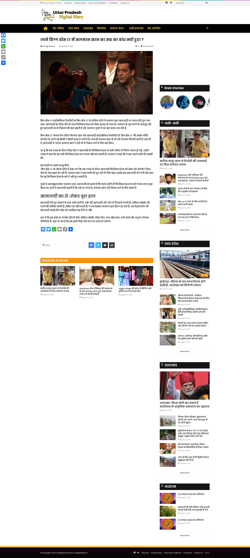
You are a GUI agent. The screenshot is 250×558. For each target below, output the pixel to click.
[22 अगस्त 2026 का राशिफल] (168, 498)
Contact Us (125, 2)
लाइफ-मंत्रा (116, 28)
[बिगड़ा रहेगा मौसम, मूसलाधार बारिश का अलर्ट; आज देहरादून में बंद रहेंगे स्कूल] (168, 420)
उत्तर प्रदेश (73, 28)
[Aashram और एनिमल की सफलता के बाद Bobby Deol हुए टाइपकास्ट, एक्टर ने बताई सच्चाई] (96, 276)
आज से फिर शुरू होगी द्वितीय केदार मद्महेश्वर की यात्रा (193, 459)
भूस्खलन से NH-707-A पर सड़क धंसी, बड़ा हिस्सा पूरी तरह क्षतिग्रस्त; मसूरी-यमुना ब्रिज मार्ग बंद (193, 433)
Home (207, 552)
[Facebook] (3, 35)
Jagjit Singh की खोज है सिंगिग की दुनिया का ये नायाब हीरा (134, 290)
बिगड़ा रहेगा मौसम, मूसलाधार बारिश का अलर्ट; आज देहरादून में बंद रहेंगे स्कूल (192, 419)
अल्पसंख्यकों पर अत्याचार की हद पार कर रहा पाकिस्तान (192, 216)
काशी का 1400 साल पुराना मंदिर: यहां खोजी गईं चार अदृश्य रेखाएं (193, 324)
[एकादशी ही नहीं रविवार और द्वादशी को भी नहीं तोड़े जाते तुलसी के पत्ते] (168, 511)
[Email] (3, 52)
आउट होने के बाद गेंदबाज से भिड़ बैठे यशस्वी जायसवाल (192, 190)
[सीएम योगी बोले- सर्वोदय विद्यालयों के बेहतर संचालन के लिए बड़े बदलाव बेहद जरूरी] (168, 299)
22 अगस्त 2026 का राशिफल (191, 494)
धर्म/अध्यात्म (136, 28)
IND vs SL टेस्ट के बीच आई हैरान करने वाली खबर (192, 203)
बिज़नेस (101, 28)
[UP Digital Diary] (62, 15)
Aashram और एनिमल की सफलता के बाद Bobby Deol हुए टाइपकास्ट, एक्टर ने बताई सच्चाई (95, 291)
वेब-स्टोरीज (153, 28)
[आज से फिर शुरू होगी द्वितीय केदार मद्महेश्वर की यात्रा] (168, 461)
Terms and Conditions (97, 2)
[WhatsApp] (3, 46)
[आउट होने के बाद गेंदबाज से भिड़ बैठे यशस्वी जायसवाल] (168, 192)
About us (68, 2)
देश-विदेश (58, 28)
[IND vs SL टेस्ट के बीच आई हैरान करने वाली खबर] (168, 205)
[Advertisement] (185, 57)
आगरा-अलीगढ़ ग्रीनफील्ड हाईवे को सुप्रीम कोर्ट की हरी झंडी (192, 337)
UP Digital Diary (49, 46)
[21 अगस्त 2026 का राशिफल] (168, 524)
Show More (185, 230)
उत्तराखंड (88, 28)
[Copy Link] (3, 57)
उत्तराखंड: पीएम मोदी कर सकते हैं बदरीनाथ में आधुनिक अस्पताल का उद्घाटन (184, 404)
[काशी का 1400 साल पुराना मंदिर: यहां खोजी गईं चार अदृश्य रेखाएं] (168, 327)
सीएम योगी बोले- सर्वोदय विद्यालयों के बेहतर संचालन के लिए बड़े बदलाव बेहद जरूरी (193, 298)
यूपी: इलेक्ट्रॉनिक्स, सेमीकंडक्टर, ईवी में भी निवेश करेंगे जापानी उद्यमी (193, 312)
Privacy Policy (80, 2)
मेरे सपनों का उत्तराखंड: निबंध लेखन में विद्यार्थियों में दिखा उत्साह (193, 446)
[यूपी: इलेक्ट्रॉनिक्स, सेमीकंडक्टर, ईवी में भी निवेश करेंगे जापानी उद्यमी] (168, 313)
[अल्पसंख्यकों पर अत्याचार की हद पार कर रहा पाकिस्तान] (168, 218)
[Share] (3, 63)
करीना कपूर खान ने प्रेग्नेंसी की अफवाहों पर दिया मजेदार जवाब (54, 290)
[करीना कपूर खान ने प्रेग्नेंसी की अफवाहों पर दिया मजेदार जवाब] (57, 275)
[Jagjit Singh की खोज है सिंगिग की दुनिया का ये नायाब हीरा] (135, 276)
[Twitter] (3, 40)
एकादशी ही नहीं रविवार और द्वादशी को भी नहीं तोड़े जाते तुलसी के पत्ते (193, 508)
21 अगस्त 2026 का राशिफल (191, 520)
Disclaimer (113, 2)
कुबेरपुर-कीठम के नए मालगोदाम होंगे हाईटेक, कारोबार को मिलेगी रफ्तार (182, 283)
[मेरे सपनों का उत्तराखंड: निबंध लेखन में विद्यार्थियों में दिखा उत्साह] (168, 448)
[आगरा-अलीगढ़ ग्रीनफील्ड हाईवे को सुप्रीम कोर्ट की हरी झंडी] (168, 340)
